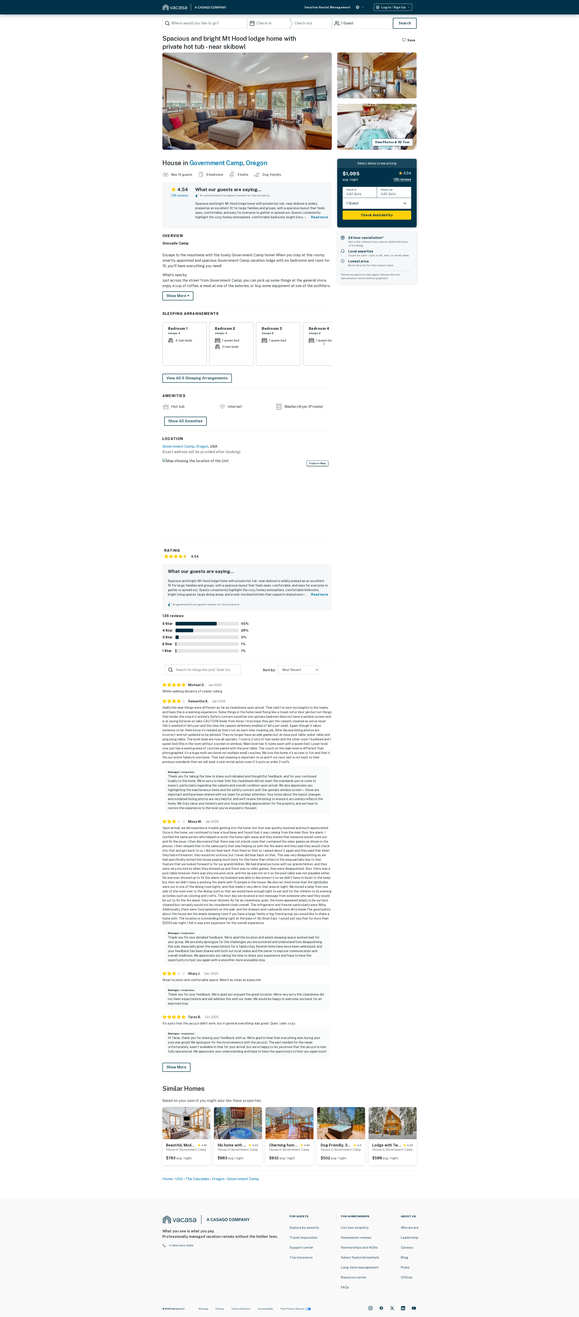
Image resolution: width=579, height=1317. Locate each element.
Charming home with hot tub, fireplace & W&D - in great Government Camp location (284, 1145)
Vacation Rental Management (327, 7)
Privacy (220, 1308)
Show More (176, 1067)
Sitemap (203, 1308)
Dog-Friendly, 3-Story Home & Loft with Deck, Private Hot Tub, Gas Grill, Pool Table (336, 1145)
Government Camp (216, 162)
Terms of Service (241, 1308)
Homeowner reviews (356, 1237)
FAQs (345, 1287)
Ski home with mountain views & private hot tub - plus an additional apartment (232, 1145)
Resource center (353, 1277)
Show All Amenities (185, 421)
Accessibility (265, 1308)
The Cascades (197, 1179)
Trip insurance (301, 1257)
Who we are (409, 1227)
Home (167, 1179)
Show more (176, 296)
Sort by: (269, 670)
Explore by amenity (304, 1227)
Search (405, 23)
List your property (355, 1227)
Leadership (409, 1237)
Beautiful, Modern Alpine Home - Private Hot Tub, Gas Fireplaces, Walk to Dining (181, 1145)
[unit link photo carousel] (186, 1123)
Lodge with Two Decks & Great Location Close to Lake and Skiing (386, 1145)
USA (179, 1179)
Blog (404, 1257)
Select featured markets (360, 1257)
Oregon (256, 162)
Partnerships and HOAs (359, 1247)
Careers (407, 1247)
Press (405, 1267)
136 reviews (179, 195)
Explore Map (317, 463)
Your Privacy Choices (292, 1308)
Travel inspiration (304, 1237)
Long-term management (360, 1267)
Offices (407, 1277)
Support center (301, 1247)
